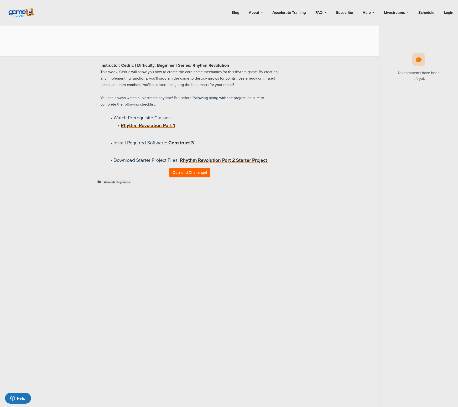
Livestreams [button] (395, 12)
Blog (235, 12)
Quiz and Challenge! (189, 172)
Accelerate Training (289, 12)
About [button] (254, 12)
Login (448, 12)
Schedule (426, 12)
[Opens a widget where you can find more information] (18, 399)
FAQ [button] (319, 12)
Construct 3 (181, 143)
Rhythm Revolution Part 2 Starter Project (224, 160)
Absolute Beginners (117, 182)
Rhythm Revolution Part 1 (148, 125)
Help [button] (367, 12)
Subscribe (344, 12)
